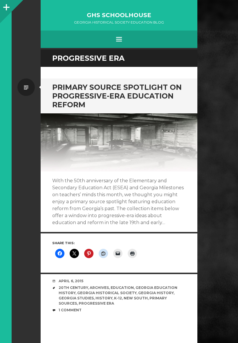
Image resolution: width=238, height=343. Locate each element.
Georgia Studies (76, 298)
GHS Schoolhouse (119, 15)
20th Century (73, 287)
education (122, 287)
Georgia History (156, 293)
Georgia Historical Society (106, 293)
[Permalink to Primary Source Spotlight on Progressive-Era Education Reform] (119, 142)
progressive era (96, 303)
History (103, 298)
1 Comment (70, 310)
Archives (99, 287)
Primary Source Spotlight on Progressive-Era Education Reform (117, 96)
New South (136, 298)
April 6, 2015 (71, 281)
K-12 (118, 298)
